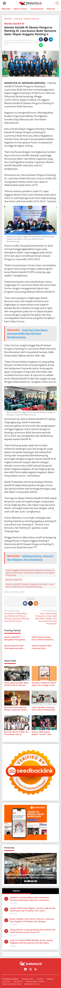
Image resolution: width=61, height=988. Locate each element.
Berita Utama (23, 42)
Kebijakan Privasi (32, 984)
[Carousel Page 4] (35, 881)
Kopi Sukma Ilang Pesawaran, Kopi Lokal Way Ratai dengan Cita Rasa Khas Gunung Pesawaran (46, 617)
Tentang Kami (27, 979)
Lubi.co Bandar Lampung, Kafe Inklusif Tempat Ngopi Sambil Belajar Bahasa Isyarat (44, 708)
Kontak (40, 979)
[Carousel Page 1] (25, 881)
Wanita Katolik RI (14, 23)
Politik (30, 42)
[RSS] (36, 603)
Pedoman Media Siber (11, 984)
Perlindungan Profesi (35, 981)
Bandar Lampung (10, 42)
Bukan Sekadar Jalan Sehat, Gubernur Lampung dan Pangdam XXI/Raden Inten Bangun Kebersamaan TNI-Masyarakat (32, 920)
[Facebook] (25, 603)
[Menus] (4, 3)
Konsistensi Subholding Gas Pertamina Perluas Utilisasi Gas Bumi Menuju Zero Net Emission (16, 615)
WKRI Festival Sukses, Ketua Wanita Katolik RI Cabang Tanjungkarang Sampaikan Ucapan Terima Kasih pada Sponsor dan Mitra (44, 638)
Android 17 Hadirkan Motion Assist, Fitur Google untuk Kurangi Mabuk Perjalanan (44, 684)
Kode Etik (6, 981)
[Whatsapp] (41, 45)
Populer (16, 890)
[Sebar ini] (41, 39)
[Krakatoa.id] (31, 3)
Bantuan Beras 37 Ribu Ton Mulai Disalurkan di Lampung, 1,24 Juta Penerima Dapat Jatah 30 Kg (16, 733)
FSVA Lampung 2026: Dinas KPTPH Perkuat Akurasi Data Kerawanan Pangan (16, 684)
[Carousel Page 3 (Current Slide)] (32, 881)
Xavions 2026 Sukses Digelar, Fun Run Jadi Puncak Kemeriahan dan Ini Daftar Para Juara (44, 733)
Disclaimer (18, 981)
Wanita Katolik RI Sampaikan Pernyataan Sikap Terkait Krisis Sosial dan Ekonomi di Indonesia (15, 638)
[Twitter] (30, 603)
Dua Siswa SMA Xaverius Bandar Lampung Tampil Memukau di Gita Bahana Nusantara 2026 (15, 708)
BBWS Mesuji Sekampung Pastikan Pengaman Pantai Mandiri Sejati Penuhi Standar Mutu (28, 876)
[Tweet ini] (46, 39)
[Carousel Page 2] (28, 881)
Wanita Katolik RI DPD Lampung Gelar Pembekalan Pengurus (42, 647)
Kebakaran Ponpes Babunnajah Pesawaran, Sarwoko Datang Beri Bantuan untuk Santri (30, 898)
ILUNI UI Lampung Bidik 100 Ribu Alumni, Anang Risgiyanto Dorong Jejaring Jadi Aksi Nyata (31, 941)
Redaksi (50, 979)
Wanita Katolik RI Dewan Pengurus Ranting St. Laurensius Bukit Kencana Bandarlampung (30, 585)
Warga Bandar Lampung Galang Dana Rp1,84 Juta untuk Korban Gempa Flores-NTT (32, 930)
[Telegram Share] (51, 39)
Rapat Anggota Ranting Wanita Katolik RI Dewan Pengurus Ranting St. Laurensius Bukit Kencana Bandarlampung (30, 573)
